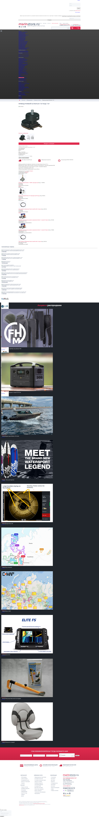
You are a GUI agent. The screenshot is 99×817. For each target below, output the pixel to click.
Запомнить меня (72, 10)
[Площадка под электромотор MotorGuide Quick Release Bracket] (15, 272)
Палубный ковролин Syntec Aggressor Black (10, 269)
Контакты (49, 23)
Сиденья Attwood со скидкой (8, 742)
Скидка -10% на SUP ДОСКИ (8, 479)
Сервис (60, 23)
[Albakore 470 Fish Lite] (6, 261)
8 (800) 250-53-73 (69, 788)
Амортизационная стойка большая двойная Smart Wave (13, 250)
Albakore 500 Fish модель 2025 (7, 281)
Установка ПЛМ (38, 786)
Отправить (77, 755)
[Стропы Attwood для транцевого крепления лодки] (12, 288)
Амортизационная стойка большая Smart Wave (11, 285)
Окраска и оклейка (38, 781)
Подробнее (3, 349)
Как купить (25, 23)
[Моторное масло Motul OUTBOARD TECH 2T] (10, 276)
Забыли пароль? (77, 10)
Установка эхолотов (39, 778)
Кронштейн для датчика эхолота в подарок (11, 698)
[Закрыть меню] (97, 2)
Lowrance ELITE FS (6, 654)
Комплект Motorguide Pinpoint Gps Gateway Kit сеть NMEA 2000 (13, 292)
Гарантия (33, 23)
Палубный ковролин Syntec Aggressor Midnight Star (12, 258)
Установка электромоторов (40, 780)
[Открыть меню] (1, 31)
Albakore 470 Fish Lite (6, 262)
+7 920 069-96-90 (75, 25)
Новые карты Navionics (7, 567)
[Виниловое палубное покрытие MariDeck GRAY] (11, 253)
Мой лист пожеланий (25, 781)
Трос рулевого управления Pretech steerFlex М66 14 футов (30, 209)
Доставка (29, 23)
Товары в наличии (65, 23)
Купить (20, 186)
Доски (22, 795)
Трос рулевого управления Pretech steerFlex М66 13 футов (30, 241)
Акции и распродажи (55, 23)
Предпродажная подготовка (40, 777)
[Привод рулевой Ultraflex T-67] (22, 137)
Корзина (23, 783)
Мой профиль (24, 777)
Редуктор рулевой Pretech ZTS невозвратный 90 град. (29, 195)
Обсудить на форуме (49, 143)
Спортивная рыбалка (39, 784)
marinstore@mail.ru (66, 785)
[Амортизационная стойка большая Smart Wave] (11, 284)
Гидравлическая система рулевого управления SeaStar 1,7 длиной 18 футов (34, 229)
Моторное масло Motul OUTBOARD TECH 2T (10, 277)
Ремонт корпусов (38, 790)
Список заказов (24, 778)
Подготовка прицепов (39, 789)
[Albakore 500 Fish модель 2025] (8, 280)
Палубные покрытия (25, 788)
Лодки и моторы (24, 787)
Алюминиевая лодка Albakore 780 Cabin (10, 436)
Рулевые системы (37, 100)
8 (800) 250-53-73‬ (64, 25)
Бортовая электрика (39, 787)
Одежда (23, 794)
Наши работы (37, 793)
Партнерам (44, 23)
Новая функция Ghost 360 (7, 523)
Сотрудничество (39, 23)
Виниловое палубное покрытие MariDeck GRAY (10, 254)
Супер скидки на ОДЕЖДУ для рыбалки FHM (11, 348)
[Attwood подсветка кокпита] (8, 265)
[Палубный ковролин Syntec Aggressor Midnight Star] (12, 257)
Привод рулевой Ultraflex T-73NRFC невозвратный (29, 182)
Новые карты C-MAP (6, 611)
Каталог (8, 16)
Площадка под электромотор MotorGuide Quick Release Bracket (14, 273)
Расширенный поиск (25, 780)
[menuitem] (21, 29)
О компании (21, 23)
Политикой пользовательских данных (39, 803)
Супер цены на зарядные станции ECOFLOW (11, 392)
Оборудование (29, 100)
